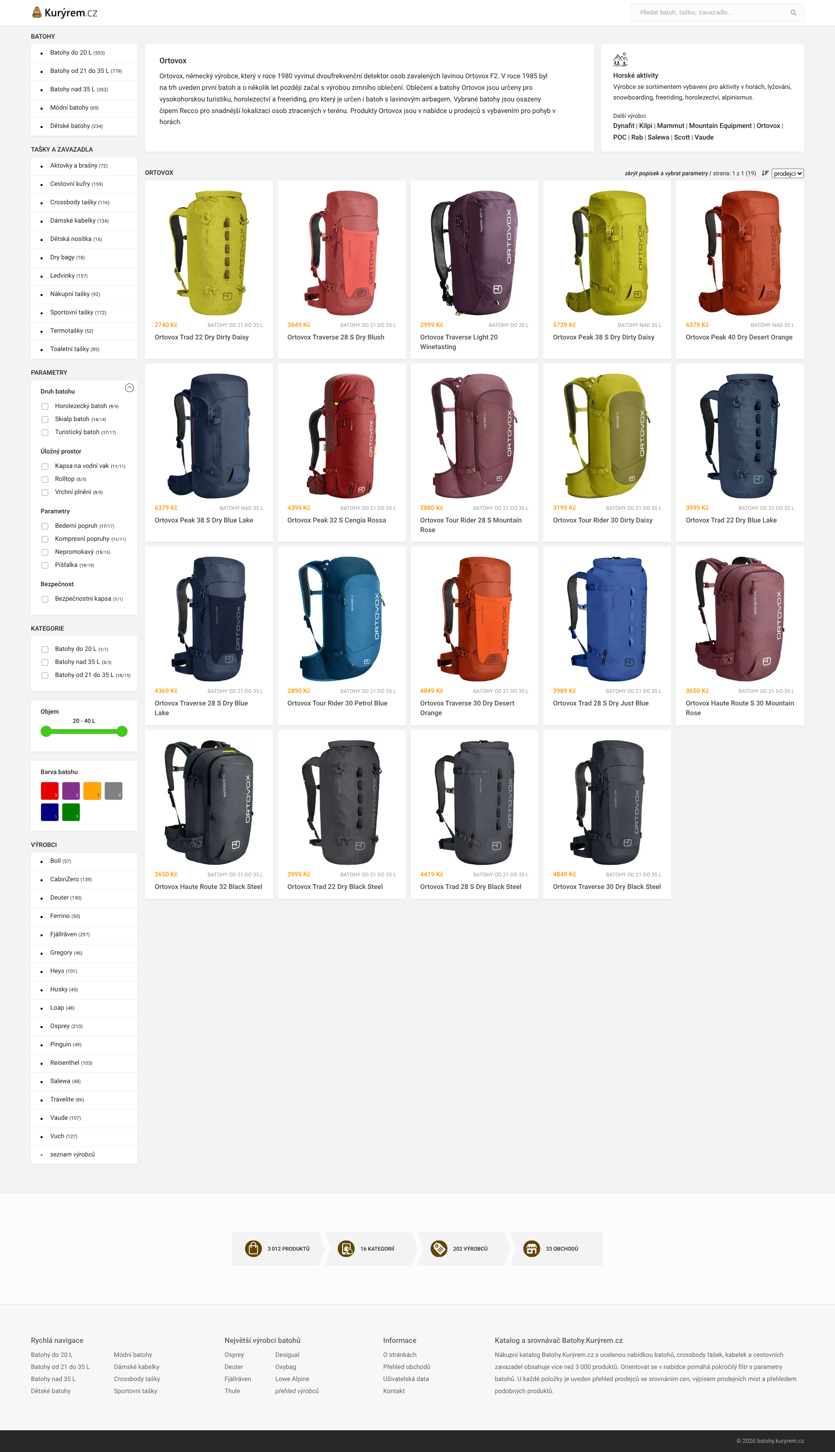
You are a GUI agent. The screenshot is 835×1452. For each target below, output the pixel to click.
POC (620, 137)
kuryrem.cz (790, 1441)
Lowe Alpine (292, 1379)
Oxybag (285, 1367)
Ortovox (768, 126)
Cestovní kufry (76, 184)
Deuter (66, 898)
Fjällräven (70, 934)
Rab (637, 137)
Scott (682, 137)
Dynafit (623, 126)
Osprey (66, 1026)
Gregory (66, 953)
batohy (765, 1441)
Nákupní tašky (75, 294)
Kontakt (394, 1391)
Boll (60, 861)
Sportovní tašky (78, 312)
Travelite (67, 1099)
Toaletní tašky (75, 349)
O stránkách (400, 1355)
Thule (232, 1391)
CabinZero (71, 879)
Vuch (63, 1136)
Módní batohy (74, 108)
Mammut (671, 126)
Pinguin (66, 1044)
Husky (64, 989)
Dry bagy (67, 257)
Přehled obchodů (407, 1367)
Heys (63, 971)
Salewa (65, 1081)
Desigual (287, 1355)
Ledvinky (69, 276)
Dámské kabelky (79, 221)
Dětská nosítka (76, 239)
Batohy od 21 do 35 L (86, 71)
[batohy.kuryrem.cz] (74, 12)
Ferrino (65, 916)
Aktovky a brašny (79, 165)
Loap (62, 1008)
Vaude (65, 1118)
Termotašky (71, 331)
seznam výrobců (72, 1154)
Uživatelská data (406, 1379)
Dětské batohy (76, 126)
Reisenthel (71, 1063)
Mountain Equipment (720, 126)
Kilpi (645, 126)
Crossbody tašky (80, 202)
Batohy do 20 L (77, 52)
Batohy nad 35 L (79, 89)
